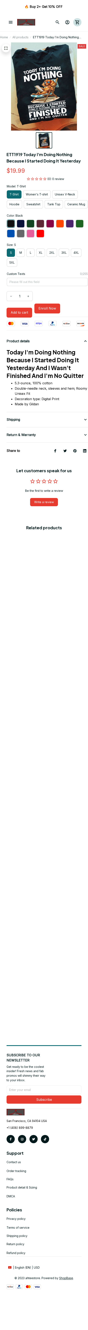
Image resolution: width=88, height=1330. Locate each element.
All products (20, 37)
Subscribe (44, 1099)
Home (4, 37)
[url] (66, 1278)
